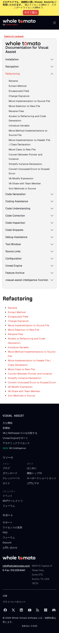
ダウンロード (10, 473)
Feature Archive (14, 273)
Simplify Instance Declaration (25, 163)
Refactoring (12, 73)
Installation (12, 59)
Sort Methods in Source (22, 188)
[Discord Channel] (53, 610)
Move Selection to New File (24, 106)
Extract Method (17, 85)
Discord (7, 542)
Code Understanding (17, 208)
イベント (7, 495)
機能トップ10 (34, 473)
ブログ (6, 468)
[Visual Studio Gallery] (45, 610)
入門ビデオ (33, 483)
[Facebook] (5, 610)
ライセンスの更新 (12, 527)
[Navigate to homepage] (19, 21)
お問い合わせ (10, 547)
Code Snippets (14, 230)
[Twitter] (13, 610)
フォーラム (9, 505)
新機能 (6, 427)
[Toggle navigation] (53, 23)
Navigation (12, 66)
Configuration (13, 258)
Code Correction (15, 215)
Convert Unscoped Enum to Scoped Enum (32, 382)
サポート (7, 522)
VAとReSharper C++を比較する (20, 433)
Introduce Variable (19, 125)
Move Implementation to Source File (29, 101)
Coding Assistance (16, 201)
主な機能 (7, 422)
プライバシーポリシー (14, 601)
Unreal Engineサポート (15, 438)
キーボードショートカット (41, 478)
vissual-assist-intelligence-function (26, 280)
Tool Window (13, 244)
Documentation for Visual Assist (26, 49)
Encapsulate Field (19, 90)
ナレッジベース (11, 478)
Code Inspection (15, 222)
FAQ (5, 532)
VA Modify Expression (21, 178)
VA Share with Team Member (25, 183)
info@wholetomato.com (16, 565)
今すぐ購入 (30, 12)
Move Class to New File (22, 149)
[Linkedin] (21, 610)
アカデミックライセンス (16, 443)
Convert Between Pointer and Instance (30, 373)
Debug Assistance (16, 237)
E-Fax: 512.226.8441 (14, 570)
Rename (13, 80)
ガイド (6, 483)
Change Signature (19, 96)
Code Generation (15, 194)
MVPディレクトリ (13, 500)
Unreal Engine (13, 265)
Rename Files (16, 111)
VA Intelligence (14, 448)
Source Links (12, 251)
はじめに (32, 468)
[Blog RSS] (37, 610)
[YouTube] (29, 610)
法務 (5, 595)
